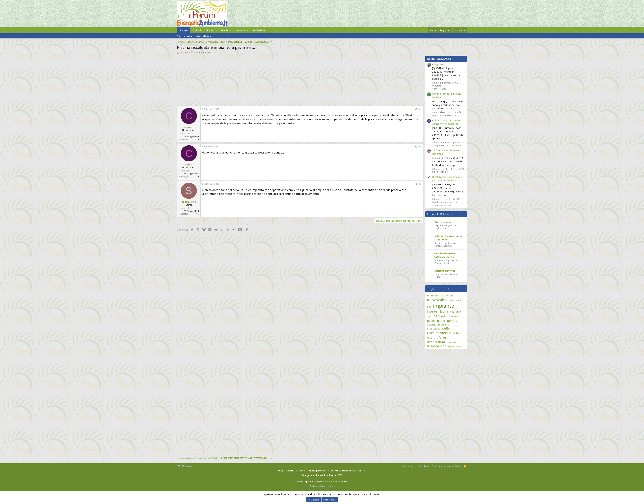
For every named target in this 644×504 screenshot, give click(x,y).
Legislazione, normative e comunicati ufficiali (444, 203)
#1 (420, 109)
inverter (432, 311)
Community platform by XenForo (322, 481)
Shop (276, 30)
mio (458, 311)
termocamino (436, 346)
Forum (183, 30)
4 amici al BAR (439, 88)
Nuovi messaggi (185, 35)
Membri (240, 30)
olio (429, 316)
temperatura (436, 342)
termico (451, 342)
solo (429, 337)
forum (449, 295)
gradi (458, 300)
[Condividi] (416, 109)
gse (429, 306)
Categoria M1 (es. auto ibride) (446, 145)
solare (457, 333)
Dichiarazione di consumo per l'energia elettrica (447, 178)
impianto (443, 305)
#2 (420, 146)
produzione (433, 328)
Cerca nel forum (203, 35)
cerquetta (184, 52)
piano (441, 321)
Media (224, 30)
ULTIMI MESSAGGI (439, 59)
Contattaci (408, 465)
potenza (431, 324)
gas (451, 300)
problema (443, 324)
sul (444, 337)
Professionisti (260, 30)
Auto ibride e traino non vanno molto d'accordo (446, 121)
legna (444, 311)
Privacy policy (438, 465)
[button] (216, 30)
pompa (452, 321)
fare (442, 295)
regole (451, 346)
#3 (420, 184)
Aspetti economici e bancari (445, 115)
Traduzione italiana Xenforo (322, 486)
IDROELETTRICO (440, 171)
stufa (437, 338)
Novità (209, 30)
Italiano (188, 465)
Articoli (197, 30)
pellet (431, 321)
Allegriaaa (438, 64)
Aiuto (450, 465)
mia (452, 311)
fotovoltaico (437, 299)
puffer (446, 328)
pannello (453, 316)
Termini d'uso (422, 465)
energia (432, 295)
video (458, 346)
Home (458, 465)
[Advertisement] (277, 79)
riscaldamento (439, 333)
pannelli (439, 316)
